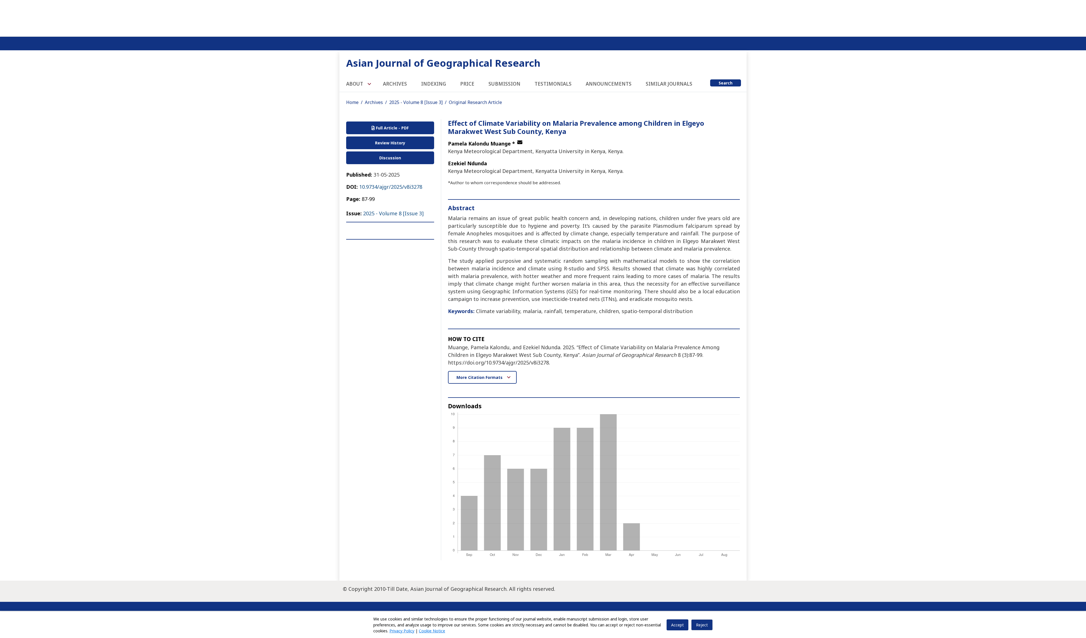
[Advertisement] (543, 16)
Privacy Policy (401, 630)
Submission (504, 84)
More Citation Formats (480, 377)
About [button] (355, 84)
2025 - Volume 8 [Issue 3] (416, 102)
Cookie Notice (432, 630)
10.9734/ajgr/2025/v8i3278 (390, 186)
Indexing (433, 84)
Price (467, 84)
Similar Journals (669, 84)
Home (352, 102)
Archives (395, 84)
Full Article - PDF (392, 128)
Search (725, 83)
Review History (390, 143)
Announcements (609, 84)
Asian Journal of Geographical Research (443, 63)
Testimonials (553, 84)
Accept (677, 625)
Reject (702, 625)
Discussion (390, 157)
